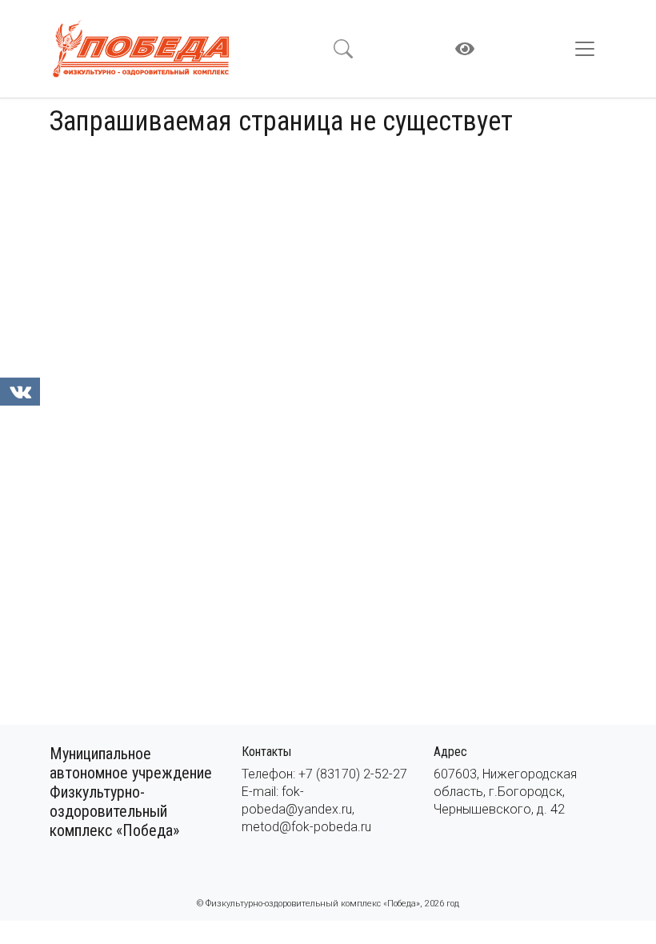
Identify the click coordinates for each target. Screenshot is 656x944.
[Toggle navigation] (589, 49)
